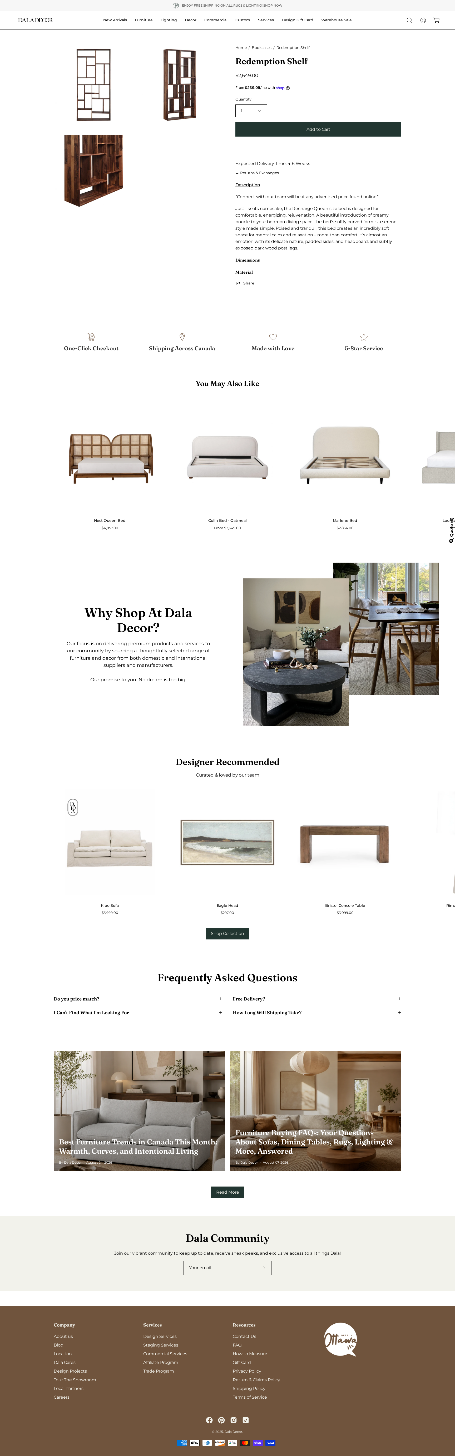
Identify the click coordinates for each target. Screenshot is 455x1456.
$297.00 (227, 913)
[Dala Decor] (35, 20)
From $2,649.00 (227, 528)
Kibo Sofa (110, 905)
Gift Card (242, 1362)
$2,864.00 (345, 528)
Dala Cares (65, 1362)
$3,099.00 (345, 913)
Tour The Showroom (75, 1379)
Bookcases (261, 47)
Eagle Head (227, 905)
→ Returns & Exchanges (257, 173)
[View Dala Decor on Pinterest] (221, 1420)
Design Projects (70, 1371)
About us (63, 1336)
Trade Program (158, 1371)
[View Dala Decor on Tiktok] (246, 1420)
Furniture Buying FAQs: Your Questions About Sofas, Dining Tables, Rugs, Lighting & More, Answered (314, 1141)
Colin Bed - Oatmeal (227, 520)
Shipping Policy (249, 1388)
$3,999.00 (110, 913)
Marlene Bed (345, 520)
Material (244, 272)
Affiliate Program (160, 1362)
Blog (58, 1345)
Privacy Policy (247, 1371)
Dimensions (247, 260)
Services (152, 1325)
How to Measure (250, 1353)
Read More (227, 1192)
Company (64, 1325)
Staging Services (160, 1345)
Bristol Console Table (345, 905)
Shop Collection (227, 933)
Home (241, 47)
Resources (244, 1325)
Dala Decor (233, 1432)
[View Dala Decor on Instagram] (234, 1420)
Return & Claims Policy (256, 1379)
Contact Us (244, 1336)
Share (248, 283)
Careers (62, 1397)
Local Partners (68, 1388)
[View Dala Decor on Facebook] (209, 1420)
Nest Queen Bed (110, 520)
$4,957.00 (110, 528)
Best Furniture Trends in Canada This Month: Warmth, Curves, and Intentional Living (138, 1146)
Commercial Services (165, 1353)
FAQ (237, 1345)
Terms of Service (250, 1397)
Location (63, 1353)
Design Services (160, 1336)
